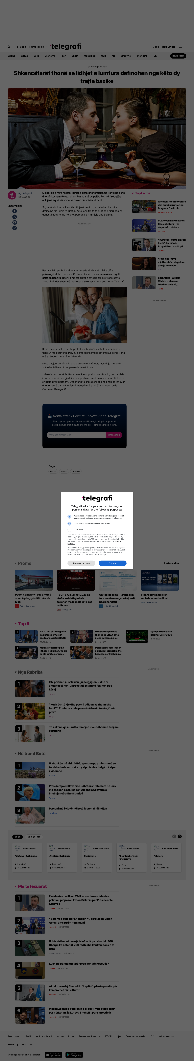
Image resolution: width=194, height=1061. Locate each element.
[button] (97, 530)
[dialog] (97, 530)
